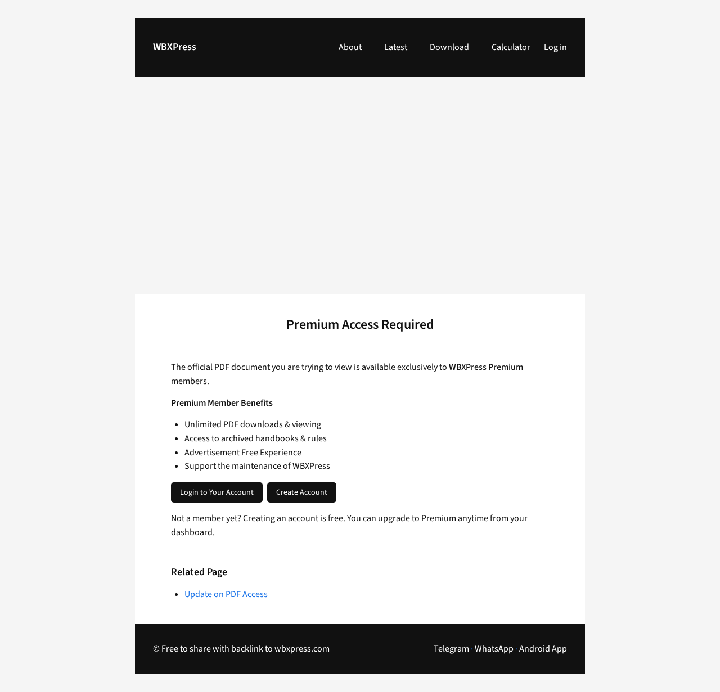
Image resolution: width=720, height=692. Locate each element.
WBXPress (174, 47)
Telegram (451, 649)
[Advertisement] (360, 192)
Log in (555, 47)
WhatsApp (494, 649)
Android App (543, 649)
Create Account (301, 492)
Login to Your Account (217, 492)
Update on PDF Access (226, 594)
